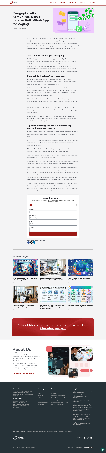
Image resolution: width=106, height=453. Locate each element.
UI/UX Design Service (57, 400)
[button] (57, 2)
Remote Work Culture (43, 402)
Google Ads (54, 393)
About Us (40, 391)
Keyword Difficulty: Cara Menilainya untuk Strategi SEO (25, 279)
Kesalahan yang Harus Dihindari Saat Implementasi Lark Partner (80, 306)
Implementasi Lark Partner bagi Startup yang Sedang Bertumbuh (24, 306)
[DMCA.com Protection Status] (88, 447)
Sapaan (31, 209)
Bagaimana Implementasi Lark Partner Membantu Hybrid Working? (52, 279)
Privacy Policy (70, 447)
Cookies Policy (78, 447)
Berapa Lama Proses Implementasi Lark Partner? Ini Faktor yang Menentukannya (52, 306)
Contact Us (40, 400)
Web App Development (57, 404)
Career (39, 393)
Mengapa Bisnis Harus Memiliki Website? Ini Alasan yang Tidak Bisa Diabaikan (81, 423)
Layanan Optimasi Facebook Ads (60, 391)
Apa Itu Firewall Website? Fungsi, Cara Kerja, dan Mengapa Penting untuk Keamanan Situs (82, 418)
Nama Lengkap (32, 215)
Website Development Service (59, 402)
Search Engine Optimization (58, 397)
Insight (24, 28)
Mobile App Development (58, 395)
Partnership (41, 404)
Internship (40, 395)
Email (30, 221)
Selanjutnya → (53, 234)
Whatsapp (31, 227)
